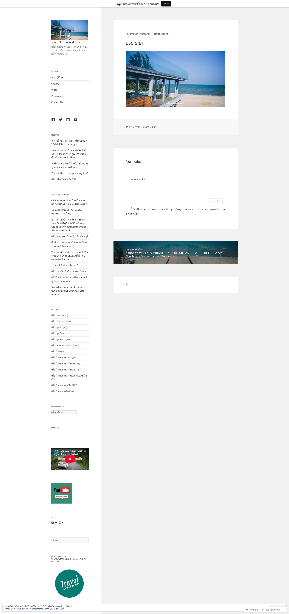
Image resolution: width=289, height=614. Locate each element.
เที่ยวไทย (56, 351)
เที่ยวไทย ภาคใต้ (60, 391)
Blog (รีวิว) (57, 77)
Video (54, 89)
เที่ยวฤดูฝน (56, 327)
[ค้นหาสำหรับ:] (70, 540)
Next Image (161, 34)
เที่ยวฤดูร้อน (57, 333)
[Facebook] (55, 121)
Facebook (55, 428)
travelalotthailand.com (65, 42)
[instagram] (69, 121)
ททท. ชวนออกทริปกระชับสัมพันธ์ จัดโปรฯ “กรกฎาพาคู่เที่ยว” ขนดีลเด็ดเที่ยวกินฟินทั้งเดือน (68, 154)
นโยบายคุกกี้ (59, 609)
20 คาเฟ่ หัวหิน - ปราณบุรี (65, 265)
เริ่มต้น (166, 4)
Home (54, 71)
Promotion (57, 95)
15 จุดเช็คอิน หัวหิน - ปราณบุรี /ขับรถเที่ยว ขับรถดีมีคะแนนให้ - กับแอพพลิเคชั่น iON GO (69, 256)
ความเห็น (215, 201)
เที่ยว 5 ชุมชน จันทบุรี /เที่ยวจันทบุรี (69, 236)
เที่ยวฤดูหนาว (58, 339)
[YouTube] (63, 522)
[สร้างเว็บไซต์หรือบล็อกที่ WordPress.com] (127, 284)
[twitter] (62, 121)
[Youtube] (77, 121)
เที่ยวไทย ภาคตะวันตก (63, 363)
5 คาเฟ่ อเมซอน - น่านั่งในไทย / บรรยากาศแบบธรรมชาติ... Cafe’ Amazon (68, 291)
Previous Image (140, 34)
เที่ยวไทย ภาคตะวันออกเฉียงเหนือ (69, 375)
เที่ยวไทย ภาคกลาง (61, 357)
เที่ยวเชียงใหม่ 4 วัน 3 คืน (64, 179)
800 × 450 (150, 127)
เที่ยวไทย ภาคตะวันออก (63, 369)
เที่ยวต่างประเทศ (60, 321)
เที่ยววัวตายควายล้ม (61, 345)
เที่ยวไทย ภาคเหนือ (61, 385)
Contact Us (57, 102)
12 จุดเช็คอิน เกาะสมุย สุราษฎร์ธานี (69, 173)
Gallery (55, 83)
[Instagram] (60, 522)
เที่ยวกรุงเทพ (58, 315)
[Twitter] (56, 522)
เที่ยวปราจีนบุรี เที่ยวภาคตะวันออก (69, 271)
